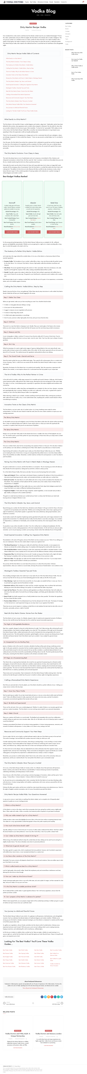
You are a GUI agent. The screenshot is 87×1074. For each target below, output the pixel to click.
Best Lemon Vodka (39, 963)
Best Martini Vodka (39, 960)
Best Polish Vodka (23, 950)
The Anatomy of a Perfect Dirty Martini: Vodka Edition (19, 65)
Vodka (42, 15)
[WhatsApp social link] (58, 997)
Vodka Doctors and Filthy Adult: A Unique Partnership (17, 1034)
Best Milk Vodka (38, 957)
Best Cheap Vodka (7, 960)
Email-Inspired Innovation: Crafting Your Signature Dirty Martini (22, 85)
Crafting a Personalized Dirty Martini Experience (18, 94)
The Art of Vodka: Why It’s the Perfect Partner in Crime (20, 71)
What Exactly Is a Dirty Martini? (14, 58)
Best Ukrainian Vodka (24, 963)
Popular (67, 36)
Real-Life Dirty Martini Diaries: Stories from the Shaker (19, 91)
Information (47, 15)
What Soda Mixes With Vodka (77, 79)
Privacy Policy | (17, 1066)
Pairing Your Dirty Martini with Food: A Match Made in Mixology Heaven (24, 78)
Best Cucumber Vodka (56, 950)
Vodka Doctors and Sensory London (48, 1033)
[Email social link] (48, 997)
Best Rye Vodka (38, 950)
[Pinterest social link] (52, 997)
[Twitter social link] (45, 997)
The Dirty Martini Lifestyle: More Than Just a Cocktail (19, 101)
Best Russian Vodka (8, 953)
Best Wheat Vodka (39, 953)
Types (66, 39)
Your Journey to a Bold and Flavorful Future (17, 107)
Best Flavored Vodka (24, 957)
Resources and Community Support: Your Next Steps (19, 98)
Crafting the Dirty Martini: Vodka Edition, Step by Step (20, 68)
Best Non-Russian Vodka (9, 966)
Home (38, 15)
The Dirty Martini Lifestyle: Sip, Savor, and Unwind (18, 81)
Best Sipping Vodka (24, 953)
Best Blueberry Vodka (24, 966)
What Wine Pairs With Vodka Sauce (76, 53)
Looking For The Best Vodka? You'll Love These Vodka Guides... (22, 111)
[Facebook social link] (42, 997)
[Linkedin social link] (55, 997)
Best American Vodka (8, 963)
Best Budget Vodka (8, 957)
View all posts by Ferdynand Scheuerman (33, 988)
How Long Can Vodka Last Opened (76, 60)
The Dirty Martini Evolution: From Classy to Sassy (18, 62)
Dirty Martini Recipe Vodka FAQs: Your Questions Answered (21, 104)
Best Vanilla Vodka (23, 960)
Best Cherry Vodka (39, 966)
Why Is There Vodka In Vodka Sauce (77, 66)
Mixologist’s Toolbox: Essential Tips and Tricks (17, 88)
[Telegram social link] (61, 997)
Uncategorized (68, 41)
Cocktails (67, 31)
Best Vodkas (68, 26)
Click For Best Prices (12, 232)
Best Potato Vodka (7, 950)
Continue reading (17, 1047)
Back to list (33, 1003)
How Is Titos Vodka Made (76, 73)
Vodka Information (9, 997)
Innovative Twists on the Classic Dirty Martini (17, 75)
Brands (67, 29)
